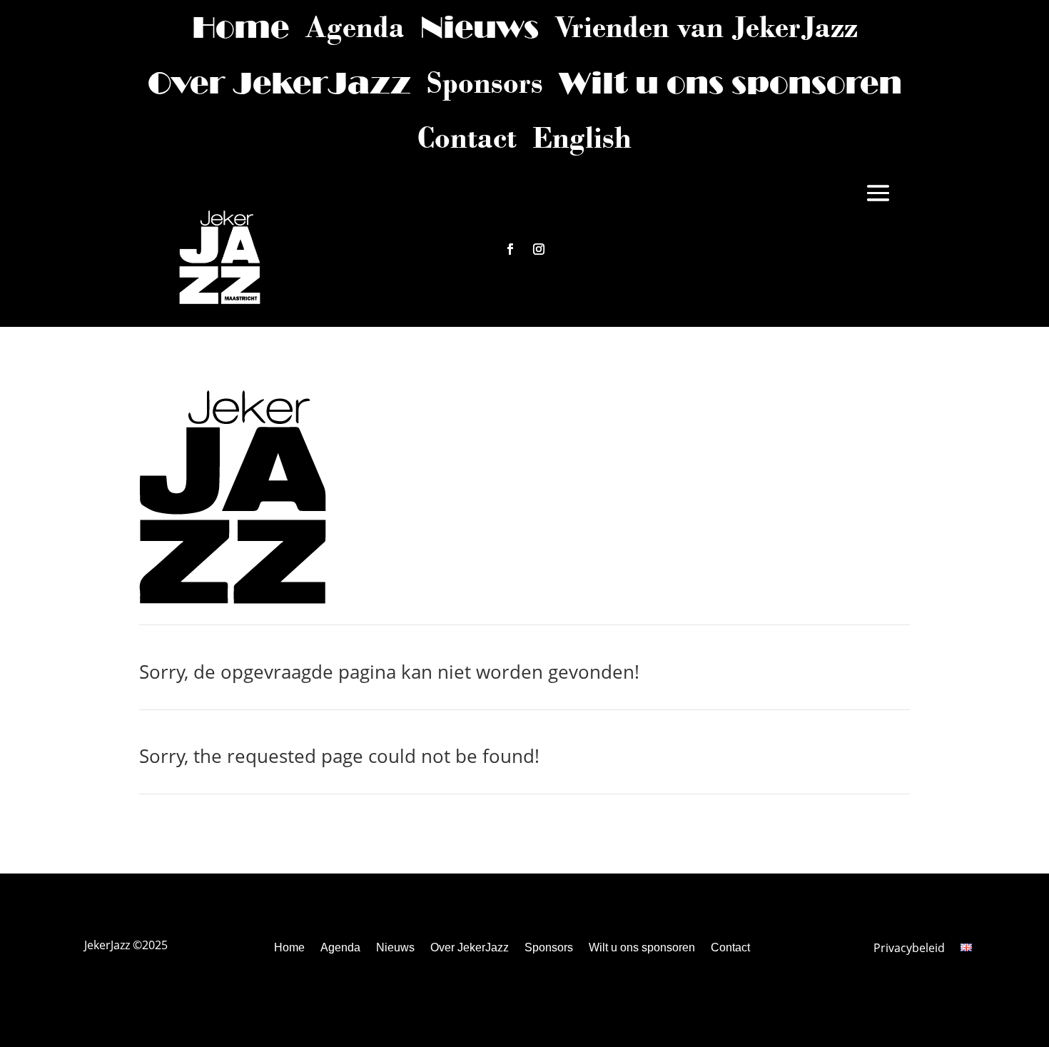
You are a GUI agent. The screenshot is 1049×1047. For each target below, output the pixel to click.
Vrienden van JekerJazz (706, 27)
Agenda (355, 27)
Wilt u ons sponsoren (730, 83)
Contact (467, 137)
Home (240, 27)
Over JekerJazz (279, 83)
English (582, 137)
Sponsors (485, 82)
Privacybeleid (909, 949)
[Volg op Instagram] (538, 249)
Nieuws (479, 27)
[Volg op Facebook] (510, 249)
